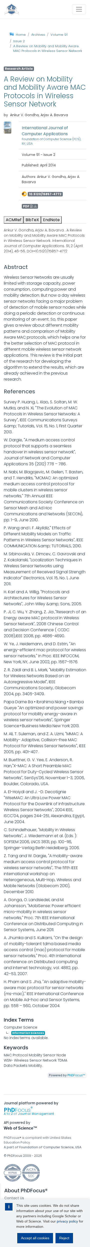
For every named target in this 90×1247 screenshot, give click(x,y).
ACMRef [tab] (14, 220)
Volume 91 (59, 34)
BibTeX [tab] (32, 220)
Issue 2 (19, 41)
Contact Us (14, 1198)
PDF (26, 206)
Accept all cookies (35, 1238)
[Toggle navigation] (79, 9)
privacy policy (67, 1221)
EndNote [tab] (51, 220)
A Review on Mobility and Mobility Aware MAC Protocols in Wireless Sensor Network (47, 48)
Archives (38, 34)
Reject (64, 1238)
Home (21, 34)
